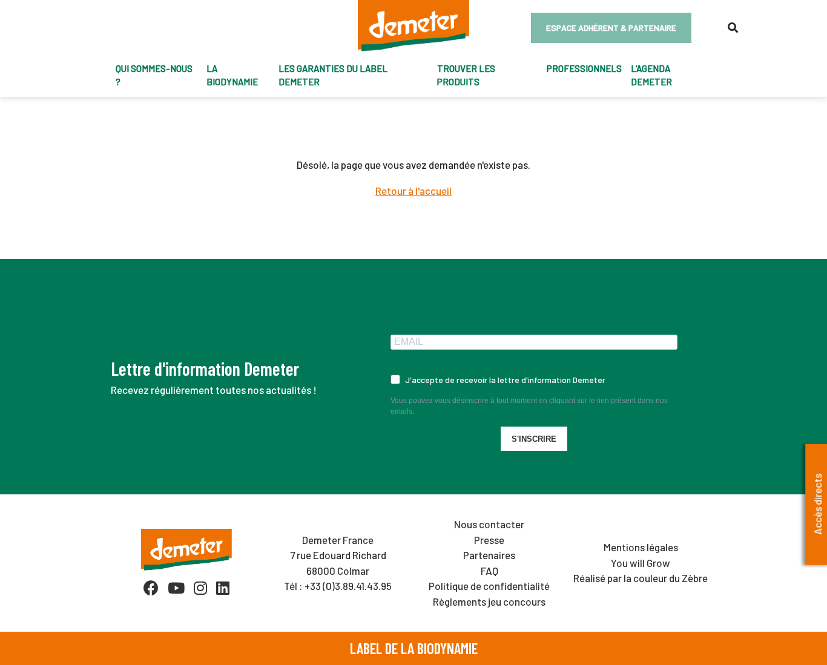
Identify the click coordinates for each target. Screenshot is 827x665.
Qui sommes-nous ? (154, 75)
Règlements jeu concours (489, 601)
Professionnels (584, 68)
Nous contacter (489, 524)
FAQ (489, 571)
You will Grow (640, 563)
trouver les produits (466, 75)
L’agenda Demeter (651, 75)
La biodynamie (232, 75)
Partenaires (489, 555)
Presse (489, 540)
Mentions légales (641, 547)
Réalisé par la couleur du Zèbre (640, 578)
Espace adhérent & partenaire (611, 27)
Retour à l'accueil (413, 191)
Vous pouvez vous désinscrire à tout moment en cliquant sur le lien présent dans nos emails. (529, 406)
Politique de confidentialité (489, 586)
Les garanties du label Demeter (332, 75)
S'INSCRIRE (534, 439)
